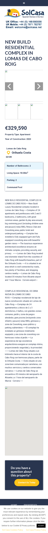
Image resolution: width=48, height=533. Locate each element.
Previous (9, 86)
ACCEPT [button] (41, 526)
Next (39, 86)
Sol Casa (24, 13)
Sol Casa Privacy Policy (36, 530)
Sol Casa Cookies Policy (12, 530)
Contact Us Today (26, 482)
